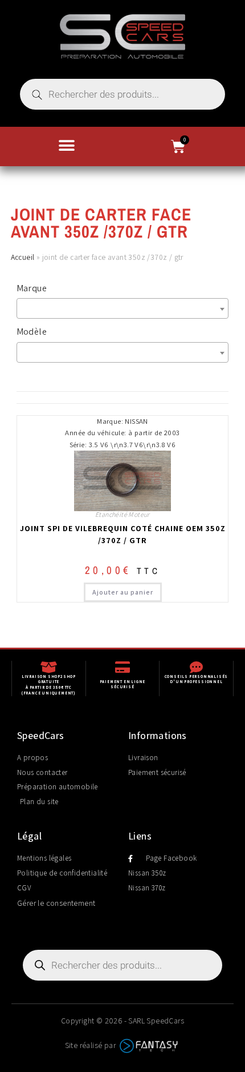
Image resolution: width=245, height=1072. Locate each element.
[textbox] (125, 308)
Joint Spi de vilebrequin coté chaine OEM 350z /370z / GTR (123, 534)
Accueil (23, 257)
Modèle (32, 332)
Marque (32, 288)
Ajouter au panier (122, 592)
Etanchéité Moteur (122, 514)
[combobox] (123, 308)
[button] (66, 145)
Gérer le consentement (56, 903)
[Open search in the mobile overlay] (122, 94)
